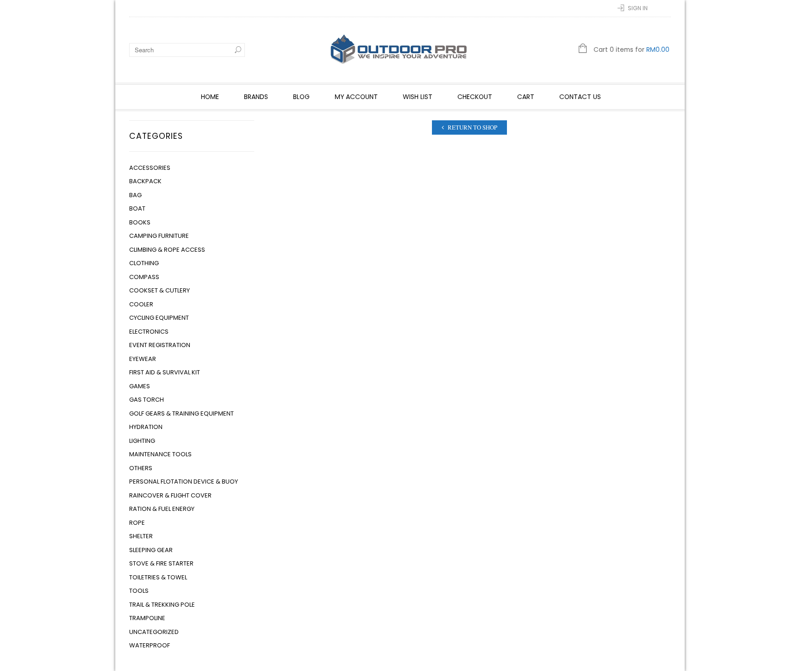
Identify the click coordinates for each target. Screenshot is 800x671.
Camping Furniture (159, 235)
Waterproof (149, 645)
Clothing (144, 263)
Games (139, 386)
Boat (137, 208)
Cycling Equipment (159, 317)
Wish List (417, 96)
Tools (139, 590)
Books (139, 222)
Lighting (142, 440)
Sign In (638, 8)
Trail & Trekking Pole (162, 604)
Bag (135, 195)
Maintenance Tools (160, 454)
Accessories (149, 167)
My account (356, 96)
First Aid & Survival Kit (164, 372)
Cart (525, 96)
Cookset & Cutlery (159, 290)
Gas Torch (146, 399)
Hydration (145, 426)
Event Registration (159, 345)
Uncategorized (154, 632)
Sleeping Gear (151, 550)
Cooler (141, 304)
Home (210, 96)
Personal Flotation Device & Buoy (183, 481)
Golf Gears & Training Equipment (181, 413)
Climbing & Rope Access (167, 249)
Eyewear (142, 358)
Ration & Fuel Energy (161, 508)
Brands (256, 96)
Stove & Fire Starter (161, 563)
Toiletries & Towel (158, 577)
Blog (301, 96)
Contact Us (580, 96)
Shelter (141, 536)
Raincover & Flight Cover (170, 495)
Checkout (474, 96)
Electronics (149, 331)
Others (140, 468)
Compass (144, 277)
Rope (137, 522)
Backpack (145, 181)
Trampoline (147, 618)
